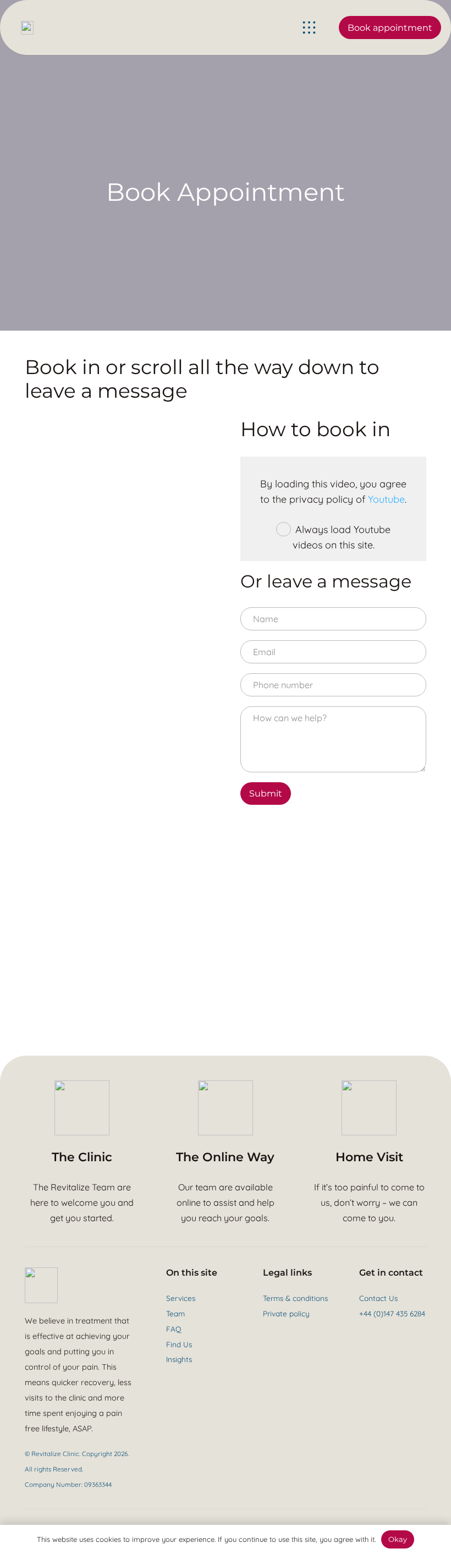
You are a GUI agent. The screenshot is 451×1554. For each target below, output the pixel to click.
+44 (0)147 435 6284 (392, 1313)
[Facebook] (363, 1334)
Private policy (286, 1313)
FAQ (173, 1328)
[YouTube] (377, 1334)
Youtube (386, 499)
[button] (309, 27)
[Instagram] (391, 1334)
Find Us (179, 1344)
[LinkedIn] (405, 1334)
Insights (179, 1359)
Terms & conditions (295, 1298)
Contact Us (378, 1298)
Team (175, 1313)
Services (180, 1298)
